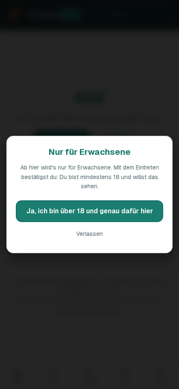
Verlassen (89, 233)
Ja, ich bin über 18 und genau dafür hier (89, 211)
